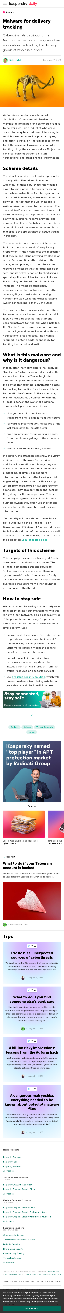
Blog (32, 1281)
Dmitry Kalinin (16, 60)
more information (49, 1301)
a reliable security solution (28, 677)
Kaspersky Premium (12, 1166)
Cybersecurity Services (13, 1235)
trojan (32, 732)
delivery (27, 727)
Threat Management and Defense (19, 1240)
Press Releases (55, 1281)
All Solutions (9, 1262)
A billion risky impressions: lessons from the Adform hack (32, 1050)
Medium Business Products (17, 1200)
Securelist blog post (34, 539)
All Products (8, 1171)
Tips (33, 946)
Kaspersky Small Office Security (17, 1185)
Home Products (11, 1150)
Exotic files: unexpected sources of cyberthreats (32, 955)
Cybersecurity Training (13, 1253)
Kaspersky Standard (12, 1157)
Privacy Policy (53, 1272)
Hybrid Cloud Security (13, 1249)
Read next (10, 857)
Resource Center (42, 1281)
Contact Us (7, 1281)
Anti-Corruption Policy (13, 1274)
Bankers (10, 12)
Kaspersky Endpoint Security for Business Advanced (27, 1217)
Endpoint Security (11, 1244)
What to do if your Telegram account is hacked (27, 865)
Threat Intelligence (12, 1258)
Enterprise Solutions (13, 1228)
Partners (26, 1281)
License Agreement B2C (32, 1274)
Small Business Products (15, 1177)
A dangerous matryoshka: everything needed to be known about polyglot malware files (32, 1102)
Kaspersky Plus (10, 1162)
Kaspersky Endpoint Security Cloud (19, 1189)
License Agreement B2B (52, 1274)
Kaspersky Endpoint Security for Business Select (25, 1212)
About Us (17, 1281)
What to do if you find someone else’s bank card (32, 999)
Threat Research (44, 727)
